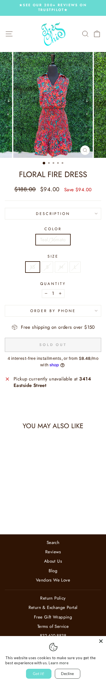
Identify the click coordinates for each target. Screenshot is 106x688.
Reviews (53, 552)
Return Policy (53, 598)
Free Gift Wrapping (53, 617)
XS (32, 267)
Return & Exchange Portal (53, 607)
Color (53, 229)
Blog (53, 571)
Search (53, 542)
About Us (53, 561)
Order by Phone (53, 310)
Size (53, 256)
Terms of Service (53, 626)
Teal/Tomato (53, 239)
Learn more (58, 663)
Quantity (53, 283)
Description (53, 213)
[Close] (101, 641)
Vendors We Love (53, 580)
